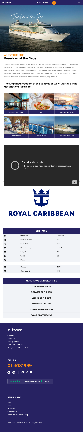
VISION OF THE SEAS (41, 286)
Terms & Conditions (15, 345)
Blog (9, 405)
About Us (11, 339)
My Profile (11, 409)
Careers (10, 336)
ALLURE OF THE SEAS (41, 303)
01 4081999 (19, 366)
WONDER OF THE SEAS (41, 315)
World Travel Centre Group (17, 415)
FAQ (9, 402)
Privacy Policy (12, 342)
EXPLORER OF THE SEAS (41, 292)
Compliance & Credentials (18, 348)
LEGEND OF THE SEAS (41, 298)
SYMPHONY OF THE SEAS (41, 309)
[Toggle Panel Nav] (79, 2)
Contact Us (12, 412)
